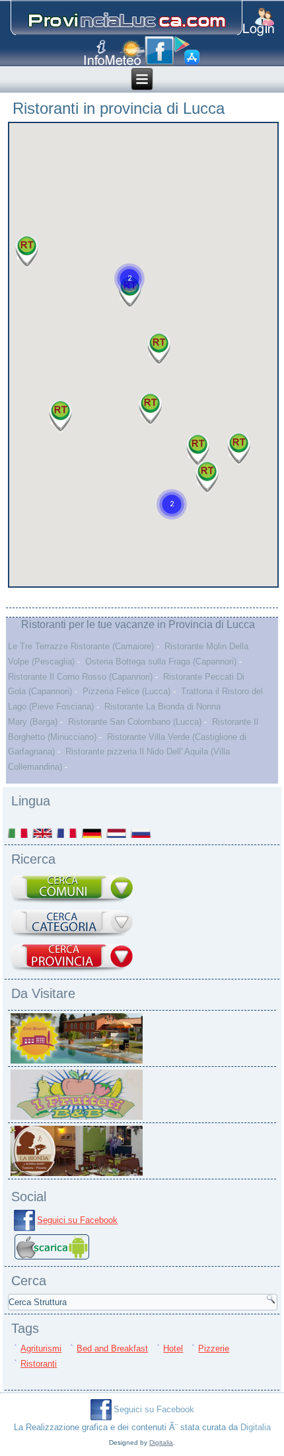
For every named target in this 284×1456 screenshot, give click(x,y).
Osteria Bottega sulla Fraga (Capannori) (160, 661)
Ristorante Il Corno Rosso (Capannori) (80, 677)
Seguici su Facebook (77, 1220)
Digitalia (255, 1427)
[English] (43, 833)
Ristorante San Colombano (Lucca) (134, 722)
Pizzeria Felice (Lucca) (126, 691)
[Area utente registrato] (258, 22)
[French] (68, 833)
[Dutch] (117, 833)
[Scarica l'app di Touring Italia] (187, 51)
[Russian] (142, 833)
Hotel (173, 1348)
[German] (93, 833)
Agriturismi (40, 1348)
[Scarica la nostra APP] (51, 1260)
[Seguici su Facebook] (159, 51)
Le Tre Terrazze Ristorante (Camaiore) (81, 646)
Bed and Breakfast (112, 1348)
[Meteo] (125, 53)
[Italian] (19, 833)
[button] (172, 504)
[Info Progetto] (95, 53)
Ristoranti (38, 1364)
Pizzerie (213, 1348)
